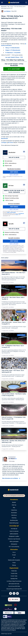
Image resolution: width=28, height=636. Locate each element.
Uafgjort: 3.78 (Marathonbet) (12, 50)
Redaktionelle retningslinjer (14, 560)
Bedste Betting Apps (14, 523)
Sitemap (14, 565)
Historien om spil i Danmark (14, 539)
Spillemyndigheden (14, 534)
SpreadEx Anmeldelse (14, 238)
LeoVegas (3, 142)
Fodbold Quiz (14, 510)
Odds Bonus (14, 515)
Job (14, 557)
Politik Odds (14, 571)
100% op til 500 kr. (14, 157)
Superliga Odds (14, 578)
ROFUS (16, 214)
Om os (14, 552)
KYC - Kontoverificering (14, 546)
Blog (14, 507)
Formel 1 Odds (14, 576)
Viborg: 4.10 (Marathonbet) (12, 48)
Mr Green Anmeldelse (14, 204)
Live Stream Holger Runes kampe (14, 581)
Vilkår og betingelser (14, 541)
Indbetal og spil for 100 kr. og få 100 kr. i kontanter (14, 191)
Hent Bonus (14, 172)
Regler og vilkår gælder (14, 174)
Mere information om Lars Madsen (10, 478)
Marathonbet (4, 138)
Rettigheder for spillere (14, 536)
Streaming (14, 518)
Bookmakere (14, 512)
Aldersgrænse (14, 544)
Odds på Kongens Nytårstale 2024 (14, 589)
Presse (14, 562)
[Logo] (14, 490)
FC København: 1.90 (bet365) (12, 52)
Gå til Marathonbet (14, 69)
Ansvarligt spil (14, 526)
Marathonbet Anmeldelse (14, 169)
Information (14, 550)
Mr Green (10, 142)
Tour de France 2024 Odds (14, 586)
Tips (8, 6)
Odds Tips (14, 505)
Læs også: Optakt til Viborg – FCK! (14, 57)
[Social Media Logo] (10, 593)
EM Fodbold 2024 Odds (14, 583)
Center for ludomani (14, 531)
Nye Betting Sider (14, 520)
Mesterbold (3, 6)
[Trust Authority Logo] (8, 609)
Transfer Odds (14, 573)
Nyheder (14, 502)
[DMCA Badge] (8, 605)
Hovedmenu (14, 500)
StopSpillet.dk (21, 213)
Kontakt (14, 555)
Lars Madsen (7, 11)
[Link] (14, 268)
